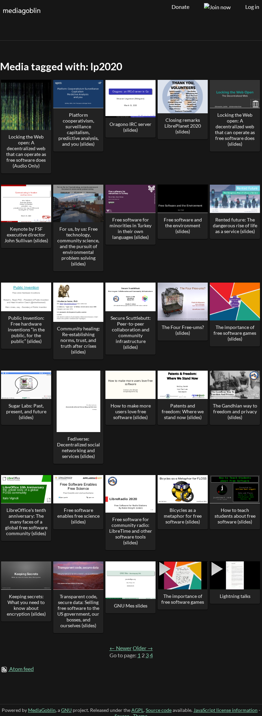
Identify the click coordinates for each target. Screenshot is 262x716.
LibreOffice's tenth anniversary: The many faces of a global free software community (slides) (26, 521)
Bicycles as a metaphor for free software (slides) (183, 516)
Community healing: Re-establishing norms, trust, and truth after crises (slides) (78, 340)
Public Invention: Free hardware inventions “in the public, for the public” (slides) (26, 329)
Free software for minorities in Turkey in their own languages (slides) (130, 228)
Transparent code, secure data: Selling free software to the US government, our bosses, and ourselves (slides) (78, 610)
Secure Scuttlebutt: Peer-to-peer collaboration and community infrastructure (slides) (131, 332)
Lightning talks (235, 596)
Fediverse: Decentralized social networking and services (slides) (78, 447)
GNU (66, 710)
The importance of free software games (182, 599)
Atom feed (21, 668)
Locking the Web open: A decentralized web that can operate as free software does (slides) (235, 129)
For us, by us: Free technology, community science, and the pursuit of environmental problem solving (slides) (78, 246)
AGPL (137, 710)
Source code (159, 710)
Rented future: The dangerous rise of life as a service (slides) (235, 225)
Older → (143, 648)
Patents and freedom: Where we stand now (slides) (183, 411)
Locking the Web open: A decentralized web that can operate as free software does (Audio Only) (26, 151)
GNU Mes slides (130, 605)
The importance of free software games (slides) (235, 333)
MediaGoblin (42, 710)
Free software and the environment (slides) (183, 225)
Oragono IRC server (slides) (130, 127)
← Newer (121, 648)
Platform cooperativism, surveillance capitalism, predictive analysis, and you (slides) (78, 129)
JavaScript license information (225, 710)
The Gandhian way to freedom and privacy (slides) (235, 411)
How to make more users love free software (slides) (131, 411)
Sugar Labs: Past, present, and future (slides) (26, 411)
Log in (252, 6)
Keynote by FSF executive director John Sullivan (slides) (26, 234)
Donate (180, 6)
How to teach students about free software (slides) (235, 516)
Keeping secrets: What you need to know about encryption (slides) (26, 605)
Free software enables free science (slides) (78, 516)
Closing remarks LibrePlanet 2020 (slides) (182, 125)
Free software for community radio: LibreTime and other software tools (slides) (130, 530)
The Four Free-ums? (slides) (183, 330)
